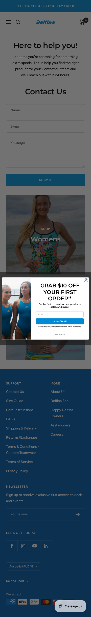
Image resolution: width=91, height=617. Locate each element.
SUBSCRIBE (60, 321)
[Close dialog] (86, 280)
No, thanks (59, 335)
